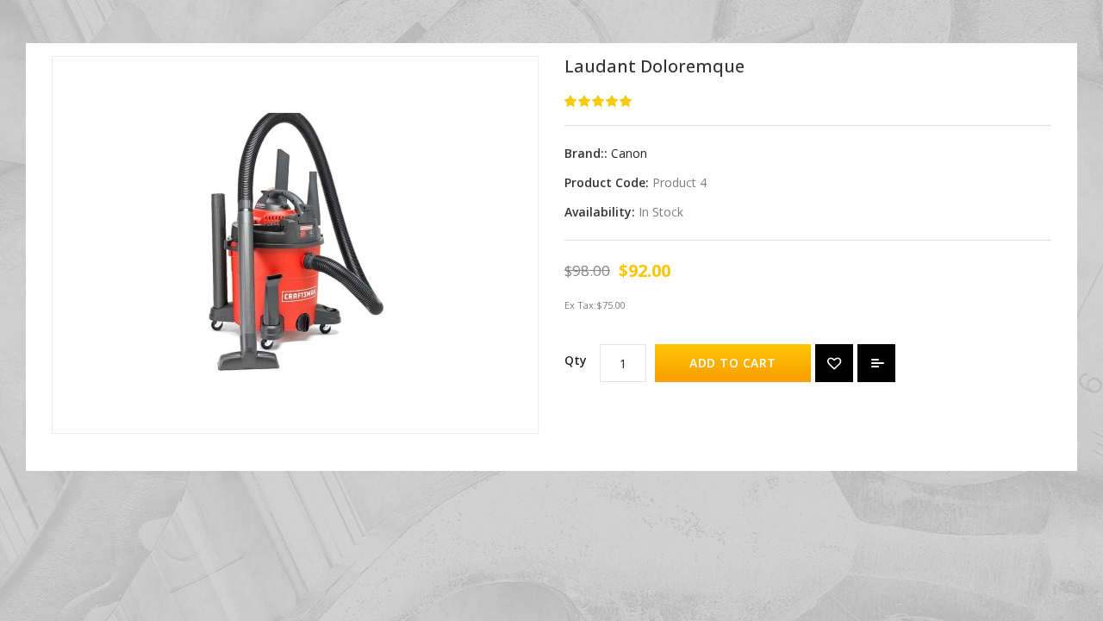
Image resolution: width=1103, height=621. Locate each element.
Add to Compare (876, 363)
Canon (629, 153)
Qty (575, 360)
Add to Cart (732, 362)
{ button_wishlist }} (834, 363)
